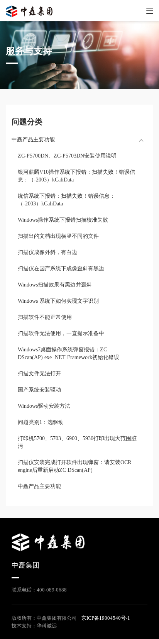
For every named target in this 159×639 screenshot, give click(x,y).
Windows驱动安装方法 (44, 406)
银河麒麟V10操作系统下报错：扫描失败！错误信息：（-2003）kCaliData (76, 176)
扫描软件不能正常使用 (45, 317)
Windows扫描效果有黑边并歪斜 (55, 285)
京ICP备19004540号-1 (105, 618)
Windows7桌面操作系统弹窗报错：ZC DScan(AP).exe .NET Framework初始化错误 (68, 353)
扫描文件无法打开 (39, 373)
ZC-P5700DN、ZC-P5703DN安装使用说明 (67, 156)
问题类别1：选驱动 (41, 422)
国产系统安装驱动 (39, 390)
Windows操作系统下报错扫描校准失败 (63, 220)
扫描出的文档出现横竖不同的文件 (58, 236)
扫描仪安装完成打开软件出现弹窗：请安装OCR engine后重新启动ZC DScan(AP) (74, 466)
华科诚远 (47, 626)
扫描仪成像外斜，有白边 (47, 252)
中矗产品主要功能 (39, 486)
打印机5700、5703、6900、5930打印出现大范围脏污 (77, 442)
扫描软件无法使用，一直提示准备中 (61, 333)
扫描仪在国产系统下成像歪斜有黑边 (61, 268)
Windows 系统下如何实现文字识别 (58, 301)
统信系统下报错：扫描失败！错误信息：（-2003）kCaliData (66, 200)
